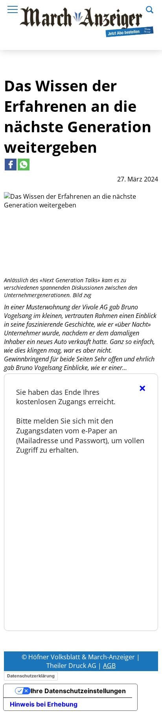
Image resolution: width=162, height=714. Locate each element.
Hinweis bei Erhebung (43, 704)
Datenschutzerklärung (31, 676)
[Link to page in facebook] (11, 164)
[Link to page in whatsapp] (23, 164)
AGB (109, 665)
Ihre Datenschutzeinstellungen (78, 691)
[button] (149, 8)
